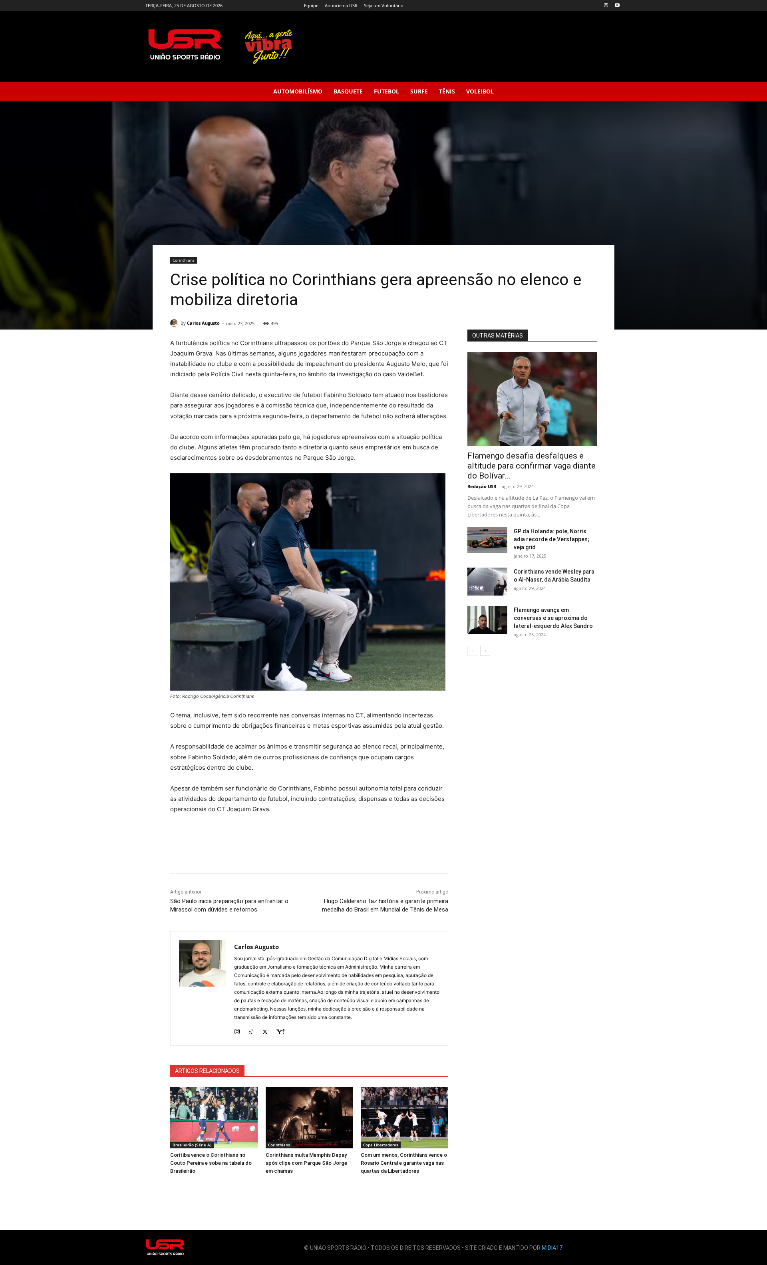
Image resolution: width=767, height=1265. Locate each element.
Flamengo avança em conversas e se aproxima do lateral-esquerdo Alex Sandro (553, 618)
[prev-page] (472, 651)
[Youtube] (617, 5)
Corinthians (184, 260)
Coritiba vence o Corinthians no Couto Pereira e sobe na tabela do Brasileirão (211, 1163)
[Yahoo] (280, 1030)
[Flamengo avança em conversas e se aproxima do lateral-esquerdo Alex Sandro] (487, 620)
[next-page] (485, 651)
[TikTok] (251, 1030)
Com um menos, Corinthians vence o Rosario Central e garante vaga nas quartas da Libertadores (404, 1163)
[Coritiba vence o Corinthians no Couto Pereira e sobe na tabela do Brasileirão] (214, 1117)
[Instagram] (605, 5)
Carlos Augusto (203, 323)
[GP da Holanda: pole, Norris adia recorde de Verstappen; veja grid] (487, 540)
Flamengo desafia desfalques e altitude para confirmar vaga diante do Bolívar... (531, 466)
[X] (265, 1030)
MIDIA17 (552, 1248)
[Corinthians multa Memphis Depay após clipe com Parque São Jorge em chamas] (309, 1117)
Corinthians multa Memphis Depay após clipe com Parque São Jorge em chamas (306, 1163)
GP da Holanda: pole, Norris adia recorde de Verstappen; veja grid (551, 539)
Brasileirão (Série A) (192, 1145)
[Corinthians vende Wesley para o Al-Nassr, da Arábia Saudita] (487, 582)
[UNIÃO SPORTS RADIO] (165, 1247)
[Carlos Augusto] (175, 323)
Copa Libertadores (380, 1145)
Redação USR (481, 486)
